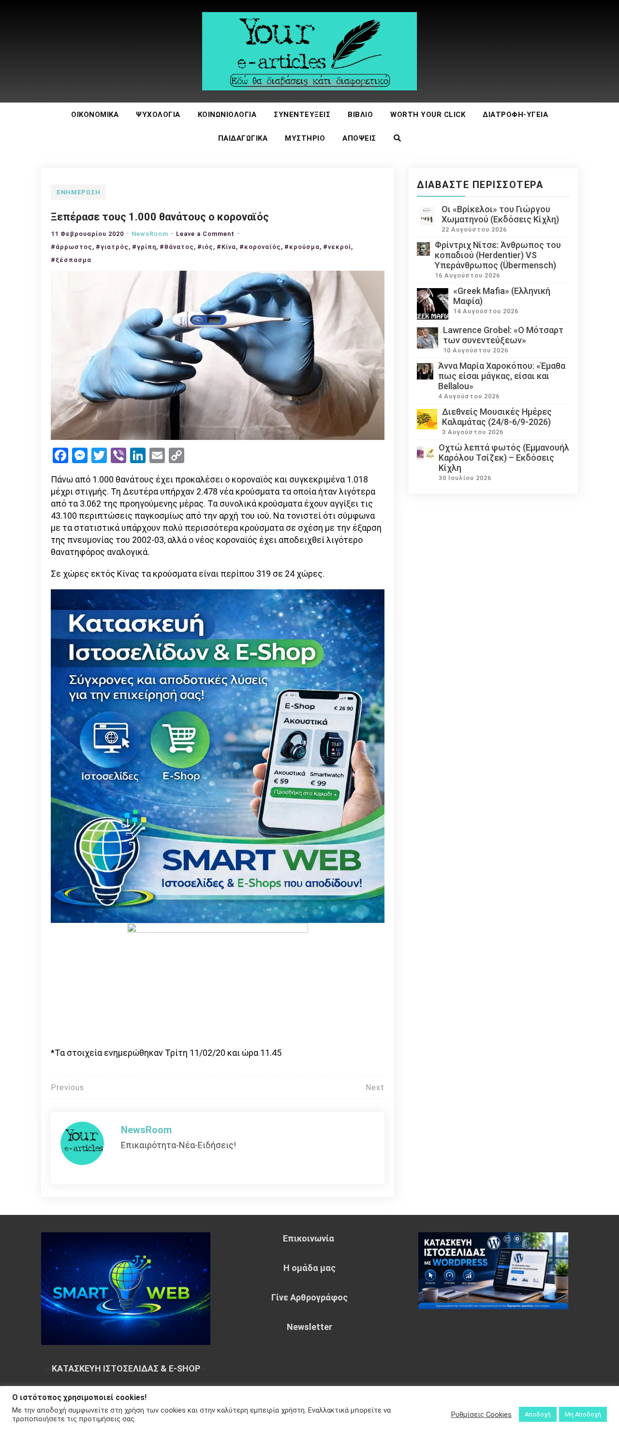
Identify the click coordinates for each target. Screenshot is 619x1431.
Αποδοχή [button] (538, 1414)
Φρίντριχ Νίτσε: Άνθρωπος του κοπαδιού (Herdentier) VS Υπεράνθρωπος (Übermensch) (498, 255)
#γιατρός (112, 246)
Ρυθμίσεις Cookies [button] (481, 1414)
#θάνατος (177, 246)
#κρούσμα (302, 246)
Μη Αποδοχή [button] (583, 1414)
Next (375, 1087)
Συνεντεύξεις (302, 114)
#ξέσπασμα (71, 259)
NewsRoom (150, 233)
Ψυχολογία (158, 114)
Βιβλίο (360, 114)
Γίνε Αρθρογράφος (309, 1297)
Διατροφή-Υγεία (515, 114)
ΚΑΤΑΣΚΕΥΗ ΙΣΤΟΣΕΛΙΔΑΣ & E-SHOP (126, 1368)
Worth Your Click (427, 114)
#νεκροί (337, 246)
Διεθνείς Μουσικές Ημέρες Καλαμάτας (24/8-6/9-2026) (497, 417)
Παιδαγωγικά (243, 138)
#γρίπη (144, 246)
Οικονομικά (94, 114)
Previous (67, 1087)
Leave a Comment (205, 233)
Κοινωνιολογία (227, 114)
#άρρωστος (71, 246)
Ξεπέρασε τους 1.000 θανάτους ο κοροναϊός (160, 217)
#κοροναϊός (260, 246)
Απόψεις (359, 138)
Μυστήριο (305, 138)
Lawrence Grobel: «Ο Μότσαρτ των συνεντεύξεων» (503, 335)
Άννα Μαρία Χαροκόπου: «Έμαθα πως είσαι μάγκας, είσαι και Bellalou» (501, 376)
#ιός (205, 246)
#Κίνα (226, 246)
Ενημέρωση (78, 192)
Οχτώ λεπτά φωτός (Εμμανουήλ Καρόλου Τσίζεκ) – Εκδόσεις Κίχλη (504, 457)
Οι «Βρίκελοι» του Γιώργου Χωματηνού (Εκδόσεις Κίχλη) (500, 214)
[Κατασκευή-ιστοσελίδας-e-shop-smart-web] (217, 755)
